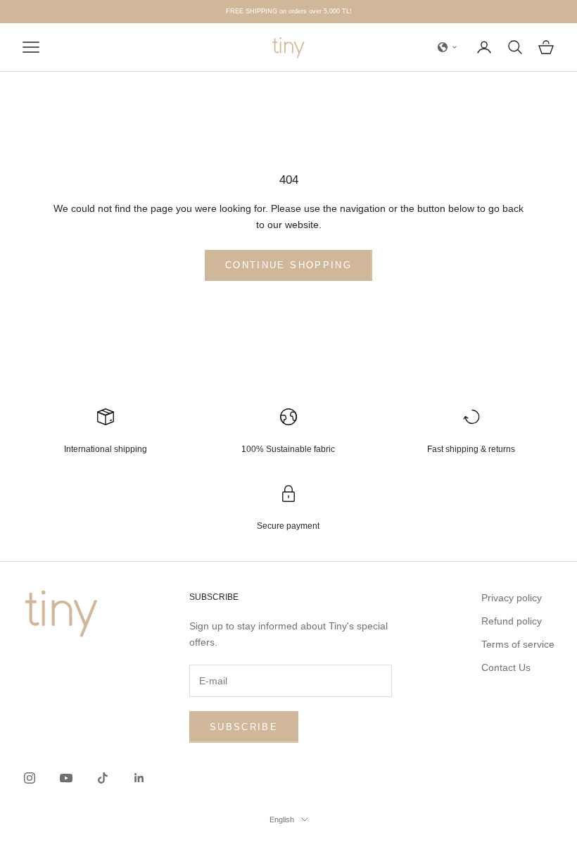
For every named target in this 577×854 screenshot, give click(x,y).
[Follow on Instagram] (30, 778)
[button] (447, 47)
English (282, 819)
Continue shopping (288, 265)
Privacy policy (511, 597)
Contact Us (506, 667)
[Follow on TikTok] (103, 778)
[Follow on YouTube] (66, 778)
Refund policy (511, 621)
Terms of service (517, 644)
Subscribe (244, 727)
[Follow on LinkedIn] (139, 778)
